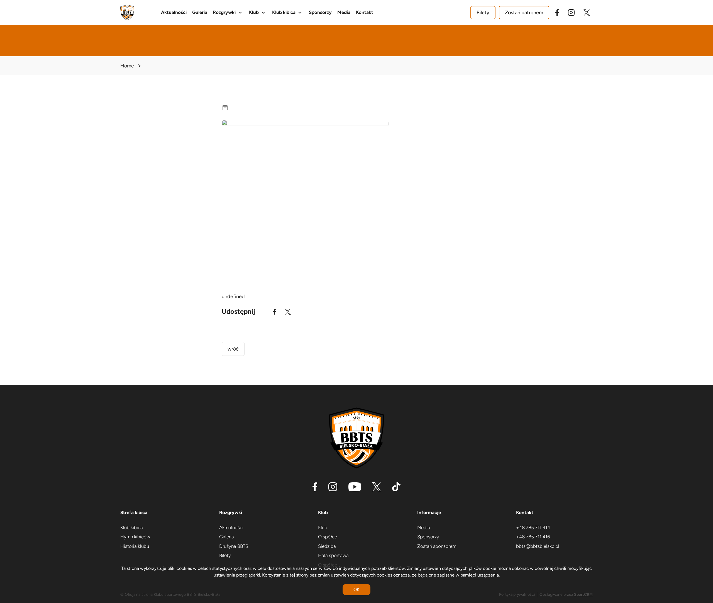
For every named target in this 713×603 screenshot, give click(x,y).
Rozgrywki (228, 12)
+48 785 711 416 (533, 536)
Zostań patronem (524, 12)
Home (127, 66)
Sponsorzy (320, 12)
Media (343, 12)
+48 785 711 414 (533, 527)
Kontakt (364, 12)
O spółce (327, 536)
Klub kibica (287, 12)
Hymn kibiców (135, 536)
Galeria (199, 12)
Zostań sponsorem (436, 546)
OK (356, 589)
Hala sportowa (333, 555)
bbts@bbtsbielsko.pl (537, 546)
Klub (258, 12)
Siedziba (327, 546)
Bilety (483, 12)
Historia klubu (134, 546)
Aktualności (174, 12)
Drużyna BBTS (233, 546)
